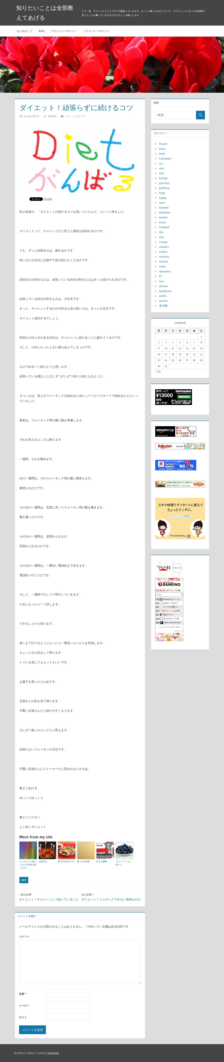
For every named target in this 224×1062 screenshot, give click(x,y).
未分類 (163, 305)
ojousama (165, 271)
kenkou (163, 217)
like (161, 232)
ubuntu (163, 286)
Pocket (48, 199)
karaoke (164, 207)
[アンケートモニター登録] (180, 538)
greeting (164, 188)
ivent (162, 202)
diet (23, 880)
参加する (178, 631)
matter (163, 251)
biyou (162, 148)
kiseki (162, 222)
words (162, 296)
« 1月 (158, 371)
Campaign (165, 158)
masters (164, 247)
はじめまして (24, 31)
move (162, 266)
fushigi (163, 178)
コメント (24, 936)
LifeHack (164, 227)
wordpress (165, 291)
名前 (22, 993)
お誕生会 (43, 861)
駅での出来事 (83, 861)
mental (163, 261)
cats (161, 168)
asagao (52, 116)
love (161, 237)
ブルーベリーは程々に (123, 863)
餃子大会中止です (66, 861)
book (162, 153)
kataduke (164, 212)
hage (162, 193)
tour (161, 281)
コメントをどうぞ (75, 116)
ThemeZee (53, 1053)
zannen (163, 300)
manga (163, 242)
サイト (23, 1017)
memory (164, 256)
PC (160, 276)
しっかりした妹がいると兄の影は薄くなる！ (27, 864)
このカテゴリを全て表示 (169, 627)
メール (24, 1005)
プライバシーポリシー (64, 31)
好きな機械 (101, 861)
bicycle (163, 143)
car (161, 163)
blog (41, 31)
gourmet (164, 183)
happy (162, 197)
